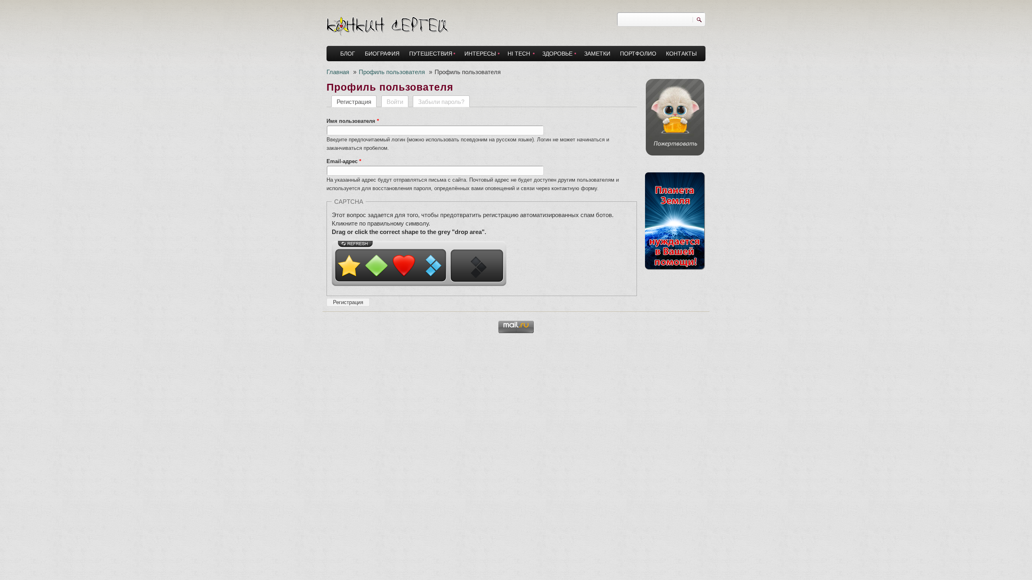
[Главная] (387, 24)
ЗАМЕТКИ (597, 53)
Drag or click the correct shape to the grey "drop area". (409, 231)
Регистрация (357, 101)
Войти (395, 101)
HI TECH (519, 53)
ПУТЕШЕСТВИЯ (430, 53)
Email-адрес (344, 161)
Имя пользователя (353, 121)
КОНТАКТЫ (681, 53)
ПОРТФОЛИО (638, 53)
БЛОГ (347, 53)
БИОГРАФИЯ (382, 53)
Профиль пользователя (392, 71)
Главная (338, 71)
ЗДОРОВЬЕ (557, 53)
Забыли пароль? (441, 101)
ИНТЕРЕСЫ (480, 53)
